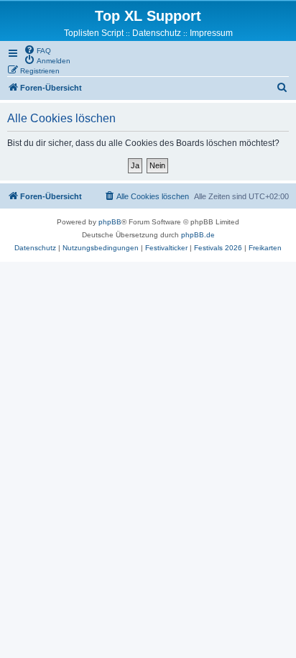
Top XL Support (148, 16)
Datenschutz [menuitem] (156, 33)
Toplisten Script (94, 33)
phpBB (109, 222)
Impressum (211, 33)
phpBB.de (198, 235)
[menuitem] (37, 50)
